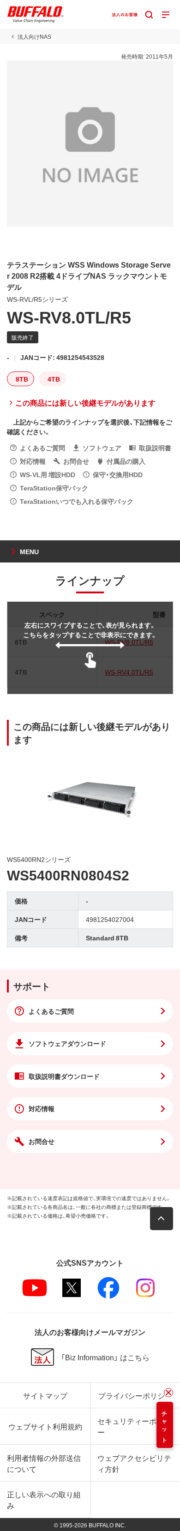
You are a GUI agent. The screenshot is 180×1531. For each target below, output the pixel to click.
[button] (161, 1218)
